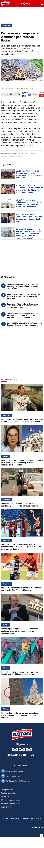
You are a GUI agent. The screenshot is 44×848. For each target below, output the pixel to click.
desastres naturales (8, 156)
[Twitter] (7, 94)
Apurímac (34, 154)
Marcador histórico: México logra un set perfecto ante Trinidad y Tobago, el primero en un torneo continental (21, 546)
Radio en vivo (6, 807)
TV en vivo (5, 797)
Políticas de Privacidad (10, 803)
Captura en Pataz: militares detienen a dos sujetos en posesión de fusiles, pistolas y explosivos (29, 174)
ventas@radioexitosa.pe (15, 771)
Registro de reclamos (9, 793)
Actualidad (6, 25)
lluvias (20, 156)
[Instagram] (23, 749)
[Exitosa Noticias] (5, 3)
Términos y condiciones (10, 800)
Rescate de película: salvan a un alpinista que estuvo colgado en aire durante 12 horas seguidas (20, 715)
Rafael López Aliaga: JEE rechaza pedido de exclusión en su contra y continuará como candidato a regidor (19, 631)
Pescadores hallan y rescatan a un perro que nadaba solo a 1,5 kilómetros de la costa (20, 673)
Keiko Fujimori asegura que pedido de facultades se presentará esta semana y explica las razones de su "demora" (22, 462)
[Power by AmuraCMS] (37, 827)
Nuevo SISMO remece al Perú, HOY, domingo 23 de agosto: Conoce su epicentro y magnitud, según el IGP (24, 325)
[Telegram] (19, 94)
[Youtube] (20, 749)
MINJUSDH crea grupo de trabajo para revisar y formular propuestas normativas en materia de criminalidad (29, 203)
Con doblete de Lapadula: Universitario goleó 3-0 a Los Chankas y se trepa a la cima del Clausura (22, 420)
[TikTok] (30, 749)
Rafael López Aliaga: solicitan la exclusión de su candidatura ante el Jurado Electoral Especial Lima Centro (23, 306)
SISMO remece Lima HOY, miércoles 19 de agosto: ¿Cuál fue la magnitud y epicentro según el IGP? (22, 286)
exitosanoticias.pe (13, 776)
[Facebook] (11, 94)
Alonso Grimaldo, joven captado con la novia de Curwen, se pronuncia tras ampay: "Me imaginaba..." (23, 296)
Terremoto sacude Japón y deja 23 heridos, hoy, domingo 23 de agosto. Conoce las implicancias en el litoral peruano (23, 315)
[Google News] (27, 749)
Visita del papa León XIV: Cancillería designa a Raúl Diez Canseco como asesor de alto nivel (29, 217)
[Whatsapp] (3, 94)
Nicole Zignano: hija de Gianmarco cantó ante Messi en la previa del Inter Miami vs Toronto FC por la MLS (29, 188)
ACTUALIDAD (23, 154)
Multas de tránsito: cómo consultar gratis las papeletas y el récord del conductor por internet (21, 505)
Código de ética (7, 790)
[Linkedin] (15, 94)
